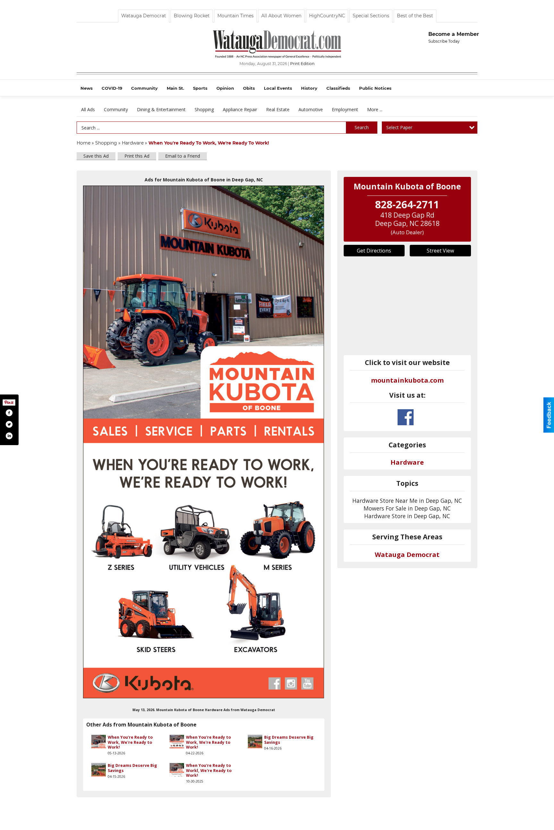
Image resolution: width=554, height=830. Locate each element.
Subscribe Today (444, 41)
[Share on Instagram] (9, 435)
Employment (345, 109)
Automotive (310, 109)
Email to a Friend (182, 156)
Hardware (133, 143)
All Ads (88, 109)
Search (362, 127)
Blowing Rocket (192, 16)
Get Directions (374, 250)
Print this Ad (136, 156)
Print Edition (302, 63)
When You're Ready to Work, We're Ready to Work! (130, 742)
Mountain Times (235, 16)
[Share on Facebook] (9, 412)
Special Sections (371, 16)
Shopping (204, 109)
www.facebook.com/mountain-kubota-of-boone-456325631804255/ (406, 417)
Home (83, 143)
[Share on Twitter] (9, 424)
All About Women (281, 16)
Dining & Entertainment (161, 109)
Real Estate (278, 109)
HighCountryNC (327, 16)
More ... (374, 109)
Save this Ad (96, 156)
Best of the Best (415, 16)
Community (116, 109)
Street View (440, 250)
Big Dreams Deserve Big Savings (289, 740)
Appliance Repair (240, 109)
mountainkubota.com (407, 380)
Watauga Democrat (143, 16)
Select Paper (399, 127)
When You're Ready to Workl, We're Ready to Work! (208, 770)
